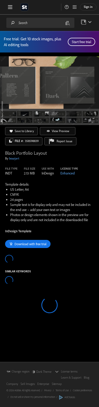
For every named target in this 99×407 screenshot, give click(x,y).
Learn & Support (71, 377)
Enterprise (43, 384)
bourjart (14, 158)
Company (12, 384)
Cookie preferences (82, 390)
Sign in (88, 7)
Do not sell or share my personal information (32, 397)
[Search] (13, 22)
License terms (69, 371)
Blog (86, 377)
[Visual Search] (67, 22)
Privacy (48, 390)
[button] (66, 7)
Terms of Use (62, 390)
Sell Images (28, 384)
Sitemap (57, 384)
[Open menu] (10, 7)
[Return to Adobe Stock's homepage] (24, 7)
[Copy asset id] (11, 140)
